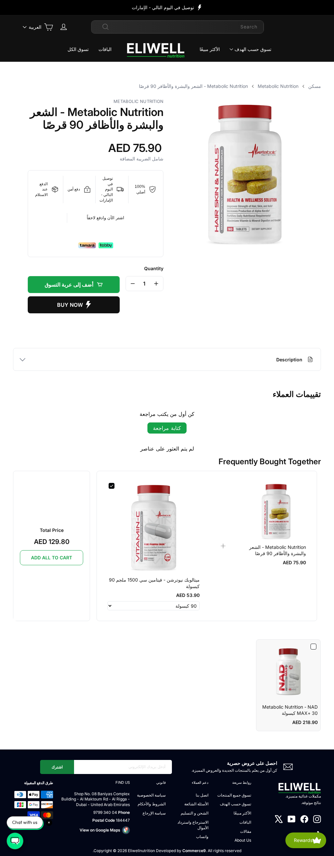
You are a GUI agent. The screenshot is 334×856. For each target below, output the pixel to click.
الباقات (105, 49)
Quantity (153, 268)
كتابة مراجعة (167, 428)
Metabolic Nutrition (278, 86)
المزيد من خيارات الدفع (74, 305)
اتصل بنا (202, 795)
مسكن (314, 86)
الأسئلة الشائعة (196, 803)
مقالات (245, 831)
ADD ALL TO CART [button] (51, 557)
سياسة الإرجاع (154, 813)
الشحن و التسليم (194, 813)
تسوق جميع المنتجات (234, 795)
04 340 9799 (105, 812)
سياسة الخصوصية (151, 795)
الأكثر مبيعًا (210, 49)
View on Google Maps (100, 830)
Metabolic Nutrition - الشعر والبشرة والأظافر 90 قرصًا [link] (277, 550)
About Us (243, 840)
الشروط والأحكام (152, 803)
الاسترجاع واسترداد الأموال (192, 825)
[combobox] (177, 27)
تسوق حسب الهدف (253, 49)
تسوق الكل (78, 49)
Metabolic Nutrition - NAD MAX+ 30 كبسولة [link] (290, 710)
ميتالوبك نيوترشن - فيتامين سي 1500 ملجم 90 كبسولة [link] (154, 583)
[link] (276, 511)
